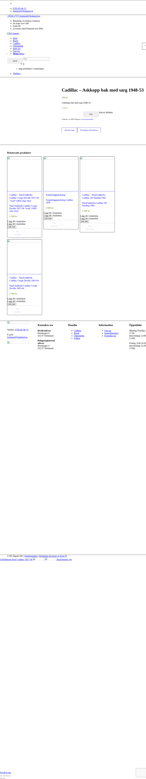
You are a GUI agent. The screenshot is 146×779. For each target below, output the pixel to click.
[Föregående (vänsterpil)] (1, 778)
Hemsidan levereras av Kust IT (53, 556)
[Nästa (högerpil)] (4, 778)
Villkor (77, 338)
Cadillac (77, 330)
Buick (76, 333)
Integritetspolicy (111, 333)
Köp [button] (17, 231)
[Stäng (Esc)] (10, 775)
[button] (24, 221)
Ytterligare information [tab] (89, 130)
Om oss (107, 330)
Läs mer (11, 227)
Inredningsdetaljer (87, 119)
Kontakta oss (110, 336)
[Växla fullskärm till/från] (4, 775)
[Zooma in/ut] (1, 775)
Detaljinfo (17, 234)
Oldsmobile (79, 336)
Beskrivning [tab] (69, 130)
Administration (30, 556)
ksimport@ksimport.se (23, 11)
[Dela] (7, 775)
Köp (90, 114)
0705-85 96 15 (19, 8)
